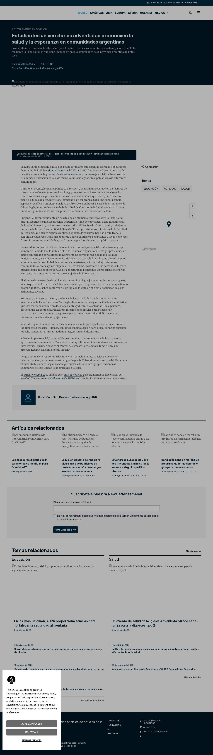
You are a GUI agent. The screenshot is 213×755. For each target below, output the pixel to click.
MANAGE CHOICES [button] (31, 740)
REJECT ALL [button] (31, 732)
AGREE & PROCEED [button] (32, 723)
